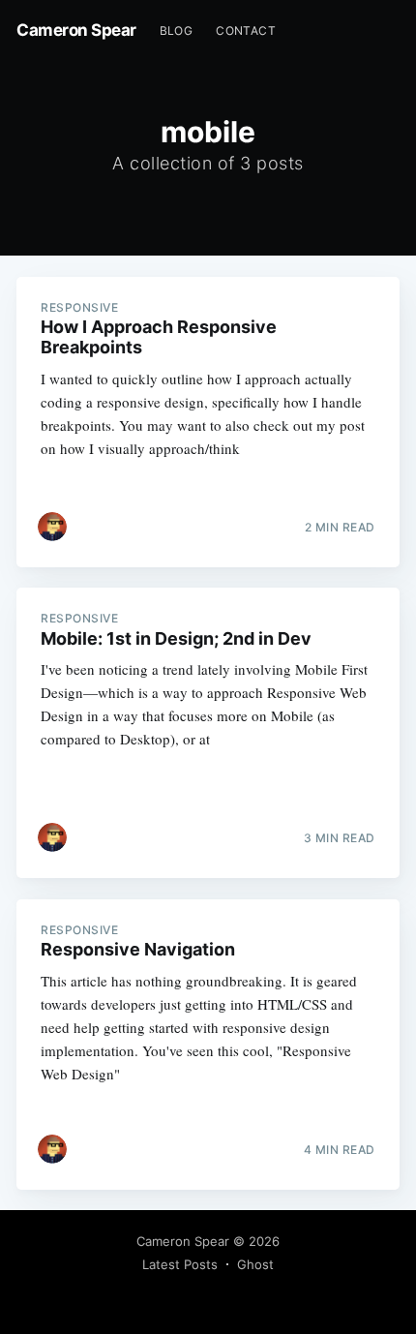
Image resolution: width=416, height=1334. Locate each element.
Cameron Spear (76, 30)
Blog (176, 30)
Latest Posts (180, 1264)
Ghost (255, 1264)
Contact (246, 30)
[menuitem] (176, 30)
